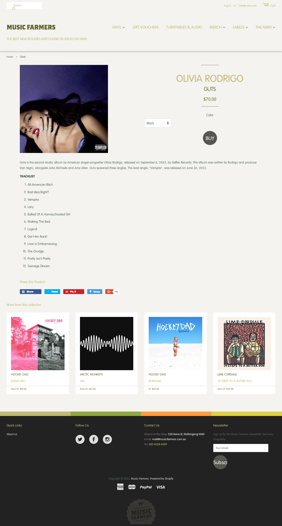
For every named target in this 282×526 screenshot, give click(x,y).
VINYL (117, 27)
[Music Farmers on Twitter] (80, 439)
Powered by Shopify (161, 478)
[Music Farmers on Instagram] (107, 439)
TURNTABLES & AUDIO (184, 27)
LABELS (239, 27)
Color (209, 115)
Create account (247, 5)
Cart (273, 5)
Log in (227, 5)
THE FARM (264, 27)
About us (12, 434)
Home (10, 56)
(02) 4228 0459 (158, 444)
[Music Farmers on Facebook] (93, 439)
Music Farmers (140, 478)
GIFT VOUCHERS (146, 27)
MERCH (216, 27)
